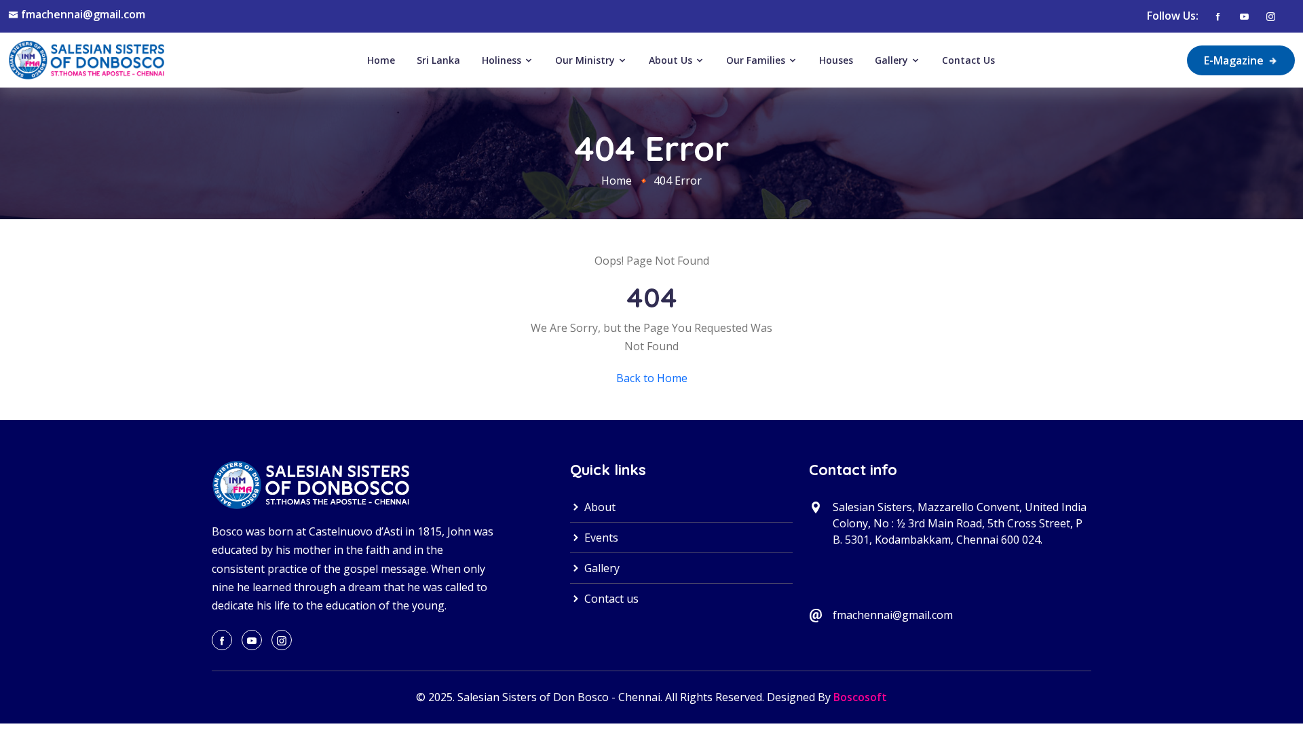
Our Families (757, 60)
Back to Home (651, 378)
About (599, 507)
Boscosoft (860, 697)
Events (600, 537)
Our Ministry (586, 60)
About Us (672, 60)
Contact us (610, 598)
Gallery (893, 60)
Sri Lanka (438, 60)
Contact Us (968, 60)
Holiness (503, 60)
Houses (836, 60)
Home (381, 60)
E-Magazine (1235, 60)
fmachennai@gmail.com (83, 14)
